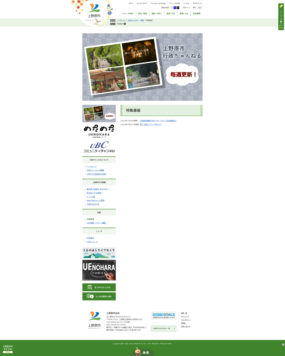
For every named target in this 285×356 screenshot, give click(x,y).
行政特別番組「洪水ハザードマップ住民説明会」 (158, 121)
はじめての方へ (142, 3)
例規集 (183, 323)
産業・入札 (184, 13)
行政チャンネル (133, 20)
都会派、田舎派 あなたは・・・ (98, 189)
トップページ (121, 20)
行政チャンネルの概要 (95, 170)
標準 (194, 7)
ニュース (99, 231)
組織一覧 (184, 313)
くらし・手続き (128, 13)
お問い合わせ (185, 326)
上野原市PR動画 (99, 182)
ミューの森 (91, 197)
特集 (142, 20)
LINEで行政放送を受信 (96, 174)
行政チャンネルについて (99, 160)
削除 (125, 24)
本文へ (131, 3)
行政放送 (90, 238)
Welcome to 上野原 (95, 200)
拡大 (200, 7)
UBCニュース (92, 242)
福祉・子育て (157, 13)
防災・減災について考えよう (151, 124)
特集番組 (120, 24)
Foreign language (158, 3)
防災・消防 (142, 13)
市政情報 (196, 13)
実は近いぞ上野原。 (94, 193)
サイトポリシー (185, 320)
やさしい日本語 (174, 3)
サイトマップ (185, 316)
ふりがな (186, 3)
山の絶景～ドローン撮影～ (97, 223)
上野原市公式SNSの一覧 (161, 328)
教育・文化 (171, 13)
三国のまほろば (93, 204)
